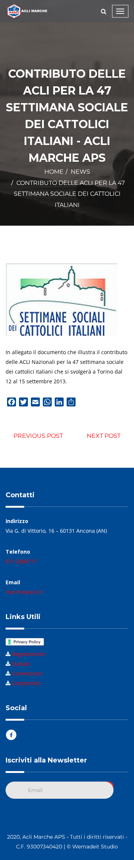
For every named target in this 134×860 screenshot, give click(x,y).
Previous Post (38, 435)
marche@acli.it (24, 591)
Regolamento (28, 654)
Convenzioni (27, 673)
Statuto (21, 663)
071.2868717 (21, 561)
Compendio (26, 683)
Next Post (104, 435)
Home (54, 171)
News (80, 171)
